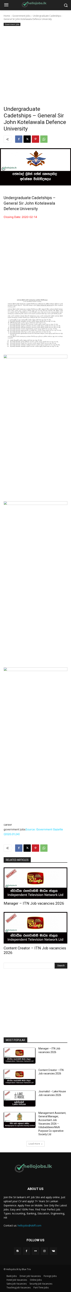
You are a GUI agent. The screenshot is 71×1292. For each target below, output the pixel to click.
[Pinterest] (35, 139)
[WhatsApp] (44, 139)
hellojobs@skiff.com (29, 1225)
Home (7, 15)
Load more (34, 1143)
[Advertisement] (35, 64)
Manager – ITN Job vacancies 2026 (34, 903)
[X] (27, 139)
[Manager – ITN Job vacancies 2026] (35, 883)
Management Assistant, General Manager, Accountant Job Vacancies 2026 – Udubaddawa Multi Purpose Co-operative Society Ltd (52, 1123)
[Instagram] (44, 1251)
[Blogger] (17, 1251)
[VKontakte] (53, 1251)
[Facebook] (18, 139)
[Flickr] (35, 1251)
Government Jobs (21, 15)
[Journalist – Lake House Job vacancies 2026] (20, 1098)
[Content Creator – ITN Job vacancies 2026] (35, 928)
